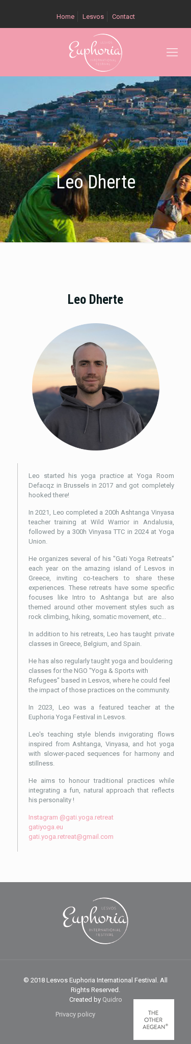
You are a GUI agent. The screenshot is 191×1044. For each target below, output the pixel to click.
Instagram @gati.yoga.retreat (71, 817)
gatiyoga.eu (46, 827)
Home (65, 16)
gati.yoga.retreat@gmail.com (71, 836)
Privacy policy (75, 1014)
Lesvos (93, 16)
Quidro (112, 999)
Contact (123, 16)
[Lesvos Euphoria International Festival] (95, 52)
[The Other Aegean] (153, 1037)
